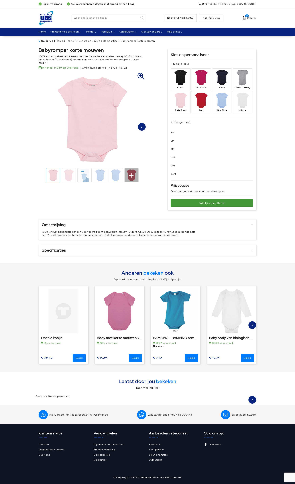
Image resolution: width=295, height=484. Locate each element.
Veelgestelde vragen (51, 449)
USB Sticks (173, 31)
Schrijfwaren (126, 31)
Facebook (215, 444)
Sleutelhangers (150, 31)
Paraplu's (106, 31)
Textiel (90, 31)
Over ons (44, 454)
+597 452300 (221, 4)
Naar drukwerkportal (180, 17)
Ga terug (47, 40)
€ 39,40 (47, 357)
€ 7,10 (157, 357)
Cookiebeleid (102, 454)
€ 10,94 (102, 357)
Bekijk (79, 357)
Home (59, 40)
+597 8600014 (246, 4)
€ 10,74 (214, 357)
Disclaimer (100, 459)
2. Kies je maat (181, 122)
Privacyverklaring (104, 449)
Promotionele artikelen (65, 31)
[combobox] (105, 18)
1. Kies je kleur (180, 63)
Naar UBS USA (211, 17)
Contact (44, 444)
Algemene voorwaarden (109, 444)
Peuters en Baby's (89, 40)
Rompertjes (110, 40)
